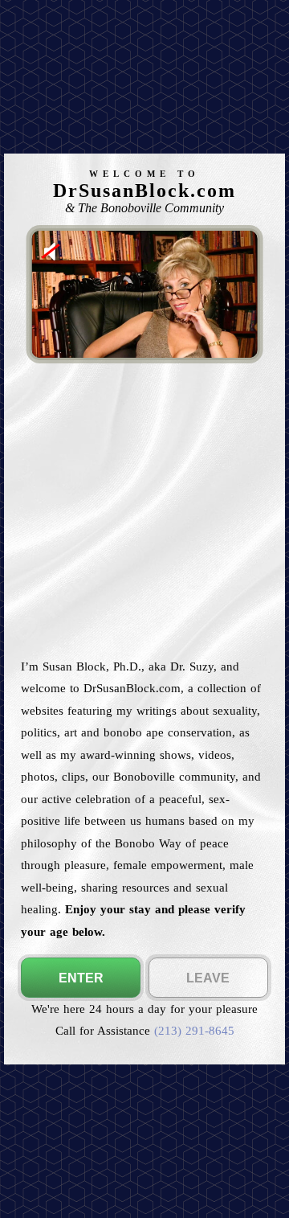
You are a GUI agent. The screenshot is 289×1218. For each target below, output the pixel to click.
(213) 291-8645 (194, 1030)
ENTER (81, 978)
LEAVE (208, 978)
